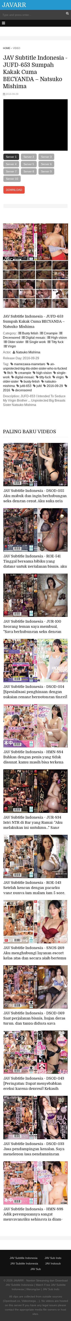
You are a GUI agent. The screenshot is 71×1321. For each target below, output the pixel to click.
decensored (23, 390)
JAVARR (14, 5)
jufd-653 (25, 386)
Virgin (12, 346)
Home (6, 48)
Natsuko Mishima (28, 352)
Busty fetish (30, 333)
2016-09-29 (55, 386)
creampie (24, 372)
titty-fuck (45, 377)
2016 (6, 390)
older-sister (11, 381)
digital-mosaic (24, 377)
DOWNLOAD (14, 189)
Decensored (11, 337)
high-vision (44, 372)
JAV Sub (35, 1269)
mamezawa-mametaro (29, 364)
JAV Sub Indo (53, 1258)
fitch (10, 372)
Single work (37, 342)
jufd (39, 386)
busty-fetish (32, 381)
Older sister (16, 342)
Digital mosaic (36, 337)
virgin (60, 377)
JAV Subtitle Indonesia (23, 1258)
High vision (59, 337)
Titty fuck (57, 342)
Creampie (51, 333)
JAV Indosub (53, 1263)
